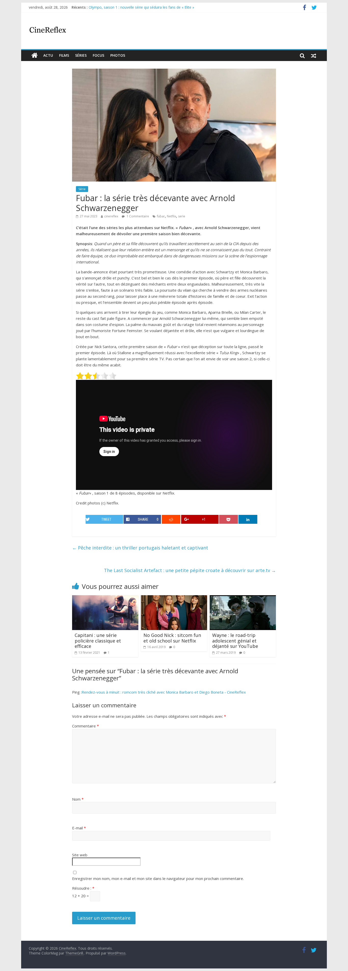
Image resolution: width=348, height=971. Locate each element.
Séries (81, 55)
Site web (79, 854)
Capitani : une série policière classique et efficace (98, 640)
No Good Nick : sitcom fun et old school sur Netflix (172, 638)
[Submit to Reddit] (171, 519)
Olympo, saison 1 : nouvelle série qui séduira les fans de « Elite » (141, 7)
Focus (98, 55)
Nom (78, 799)
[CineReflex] (34, 55)
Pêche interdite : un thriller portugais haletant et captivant (140, 548)
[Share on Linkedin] (247, 519)
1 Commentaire (137, 216)
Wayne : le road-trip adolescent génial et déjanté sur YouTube (235, 640)
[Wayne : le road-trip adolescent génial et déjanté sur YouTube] (243, 598)
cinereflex (111, 216)
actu (48, 55)
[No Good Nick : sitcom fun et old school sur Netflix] (174, 598)
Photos (117, 55)
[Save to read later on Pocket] (228, 519)
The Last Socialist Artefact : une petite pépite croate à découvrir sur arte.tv (190, 570)
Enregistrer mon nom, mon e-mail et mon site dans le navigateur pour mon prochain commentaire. (158, 878)
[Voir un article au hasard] (313, 55)
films (64, 55)
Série (82, 189)
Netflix (171, 216)
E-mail (79, 827)
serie (181, 216)
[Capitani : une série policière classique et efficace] (105, 598)
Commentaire (85, 725)
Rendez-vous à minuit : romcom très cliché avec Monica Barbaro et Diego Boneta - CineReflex (164, 692)
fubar (161, 216)
